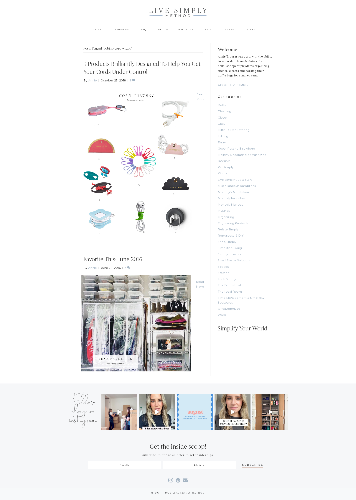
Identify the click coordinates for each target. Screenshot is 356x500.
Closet (222, 117)
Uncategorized (229, 308)
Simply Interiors (229, 254)
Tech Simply (227, 279)
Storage (224, 273)
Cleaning (224, 111)
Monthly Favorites (231, 198)
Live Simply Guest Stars (235, 179)
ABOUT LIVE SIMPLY (233, 85)
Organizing (226, 217)
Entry (222, 142)
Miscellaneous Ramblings (237, 186)
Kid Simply (225, 167)
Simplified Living (230, 248)
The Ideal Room (230, 291)
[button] (253, 465)
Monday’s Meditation (233, 192)
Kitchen (224, 173)
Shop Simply (227, 242)
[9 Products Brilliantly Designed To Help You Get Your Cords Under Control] (136, 161)
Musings (224, 210)
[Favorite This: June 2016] (136, 323)
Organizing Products (233, 223)
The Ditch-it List (229, 285)
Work (222, 315)
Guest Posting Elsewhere (236, 148)
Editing (223, 136)
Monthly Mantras (230, 204)
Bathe (222, 105)
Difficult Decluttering (233, 130)
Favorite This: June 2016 (112, 259)
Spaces (223, 266)
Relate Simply (228, 229)
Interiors (224, 161)
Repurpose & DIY (231, 235)
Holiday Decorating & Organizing (242, 155)
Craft (221, 123)
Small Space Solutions (234, 260)
